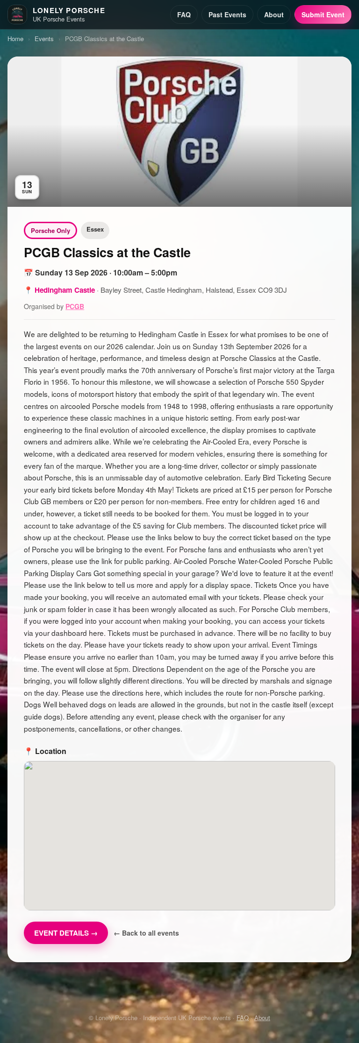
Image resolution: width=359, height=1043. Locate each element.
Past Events (227, 14)
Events (44, 38)
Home (15, 38)
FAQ (184, 14)
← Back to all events (146, 932)
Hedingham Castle (65, 290)
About (274, 14)
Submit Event (323, 14)
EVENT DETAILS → (66, 933)
